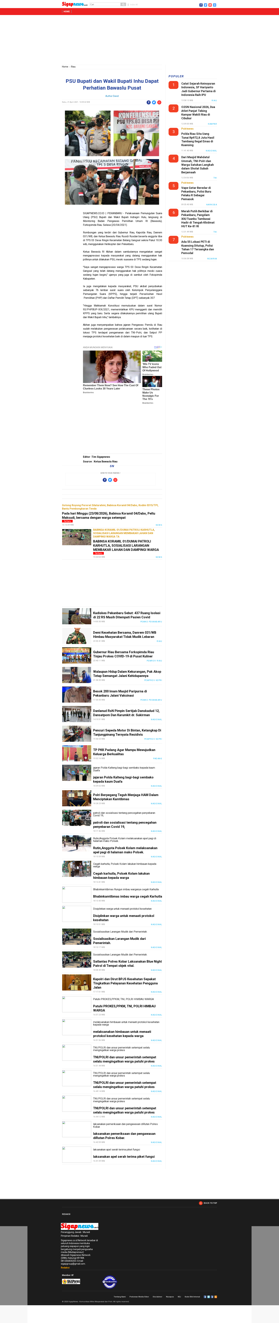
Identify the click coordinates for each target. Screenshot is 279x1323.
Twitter (208, 1297)
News (159, 525)
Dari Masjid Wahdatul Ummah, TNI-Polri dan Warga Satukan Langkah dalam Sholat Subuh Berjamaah (197, 164)
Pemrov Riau (154, 661)
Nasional (156, 719)
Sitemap (212, 1297)
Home (67, 11)
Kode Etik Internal (192, 1297)
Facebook (205, 1297)
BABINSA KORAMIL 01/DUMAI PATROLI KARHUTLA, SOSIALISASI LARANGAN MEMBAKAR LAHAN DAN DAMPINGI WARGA (126, 545)
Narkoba (211, 205)
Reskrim (212, 259)
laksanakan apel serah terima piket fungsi (124, 1157)
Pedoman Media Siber (139, 1297)
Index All (134, 5)
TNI (215, 178)
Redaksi (65, 1267)
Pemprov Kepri (153, 680)
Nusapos (170, 1297)
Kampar (212, 124)
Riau (73, 66)
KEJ (179, 1297)
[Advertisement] (139, 40)
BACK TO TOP (210, 1203)
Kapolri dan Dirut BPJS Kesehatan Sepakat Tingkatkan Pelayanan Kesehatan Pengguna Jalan (125, 983)
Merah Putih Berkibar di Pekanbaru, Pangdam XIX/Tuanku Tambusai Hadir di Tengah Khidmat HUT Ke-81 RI (198, 218)
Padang (157, 758)
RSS (215, 1297)
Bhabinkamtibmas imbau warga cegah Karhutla (127, 896)
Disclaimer (157, 1297)
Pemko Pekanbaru (151, 622)
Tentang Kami (120, 1297)
